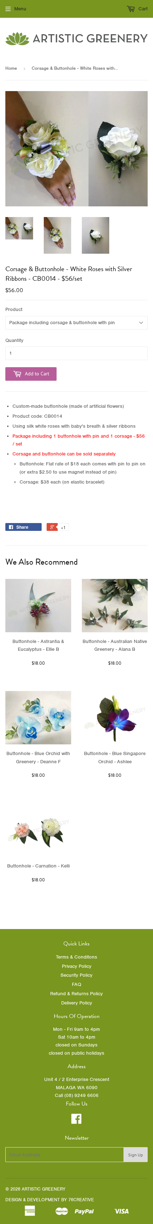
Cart (142, 9)
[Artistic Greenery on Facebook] (76, 1121)
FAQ (76, 984)
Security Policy (76, 975)
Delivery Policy (76, 1003)
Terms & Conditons (76, 957)
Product (13, 309)
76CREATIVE (81, 1200)
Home (11, 68)
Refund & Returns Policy (76, 994)
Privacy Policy (76, 966)
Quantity (14, 340)
